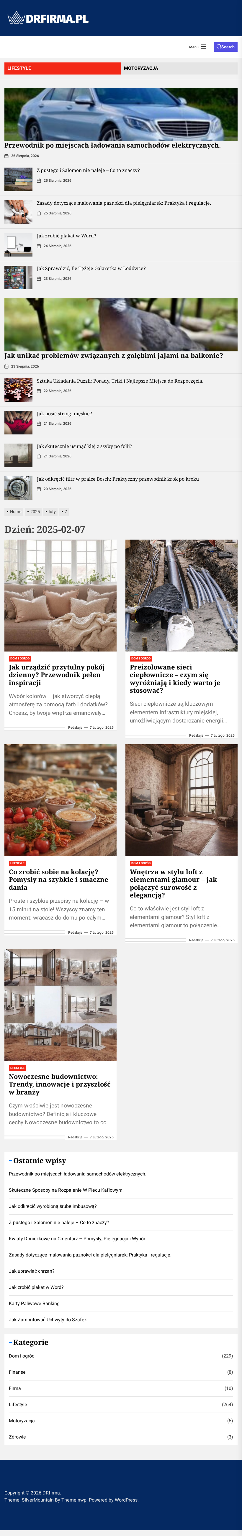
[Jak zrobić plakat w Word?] (18, 245)
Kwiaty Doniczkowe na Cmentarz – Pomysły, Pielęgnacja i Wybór (77, 1238)
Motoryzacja (22, 1420)
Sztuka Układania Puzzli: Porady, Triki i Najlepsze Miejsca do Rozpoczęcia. (120, 381)
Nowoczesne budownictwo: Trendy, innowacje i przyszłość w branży (60, 1084)
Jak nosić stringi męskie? (64, 413)
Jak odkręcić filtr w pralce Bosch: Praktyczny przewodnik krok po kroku (118, 479)
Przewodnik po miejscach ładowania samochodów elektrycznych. (112, 144)
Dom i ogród (20, 659)
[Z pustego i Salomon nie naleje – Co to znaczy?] (18, 179)
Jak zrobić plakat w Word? (66, 235)
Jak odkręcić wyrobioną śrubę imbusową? (53, 1206)
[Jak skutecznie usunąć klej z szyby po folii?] (18, 455)
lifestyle (19, 68)
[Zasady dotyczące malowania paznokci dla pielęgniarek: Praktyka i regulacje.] (18, 212)
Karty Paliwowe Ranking (34, 1303)
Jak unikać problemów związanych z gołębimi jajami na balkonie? (113, 355)
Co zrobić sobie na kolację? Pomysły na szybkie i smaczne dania (58, 879)
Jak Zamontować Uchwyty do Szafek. (48, 1319)
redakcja (75, 727)
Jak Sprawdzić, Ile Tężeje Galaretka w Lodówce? (91, 268)
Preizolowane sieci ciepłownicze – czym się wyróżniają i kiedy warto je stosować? (175, 678)
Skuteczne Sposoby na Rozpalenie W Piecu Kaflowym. (66, 1190)
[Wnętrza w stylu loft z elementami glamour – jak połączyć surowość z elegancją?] (181, 800)
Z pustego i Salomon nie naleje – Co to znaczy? (88, 170)
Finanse (17, 1372)
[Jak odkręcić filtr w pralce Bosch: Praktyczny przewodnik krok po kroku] (18, 488)
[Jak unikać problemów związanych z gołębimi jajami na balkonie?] (121, 324)
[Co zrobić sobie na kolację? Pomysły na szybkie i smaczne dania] (60, 800)
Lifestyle (17, 863)
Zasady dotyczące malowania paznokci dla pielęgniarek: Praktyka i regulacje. (124, 203)
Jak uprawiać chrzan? (32, 1271)
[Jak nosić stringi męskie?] (18, 422)
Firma (15, 1388)
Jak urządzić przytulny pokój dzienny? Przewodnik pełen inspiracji (57, 674)
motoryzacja (141, 68)
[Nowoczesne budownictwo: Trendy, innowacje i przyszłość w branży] (60, 1005)
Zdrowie (17, 1437)
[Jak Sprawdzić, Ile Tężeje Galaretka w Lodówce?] (18, 277)
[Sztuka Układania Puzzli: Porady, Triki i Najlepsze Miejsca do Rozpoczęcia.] (18, 390)
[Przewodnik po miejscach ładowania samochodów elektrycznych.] (121, 114)
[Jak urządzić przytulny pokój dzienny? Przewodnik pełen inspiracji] (60, 596)
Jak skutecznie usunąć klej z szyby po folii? (84, 446)
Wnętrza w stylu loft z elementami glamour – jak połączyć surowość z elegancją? (173, 883)
